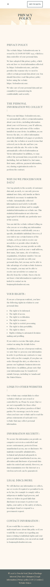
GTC (32, 579)
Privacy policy (23, 579)
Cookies (39, 579)
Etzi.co (28, 583)
